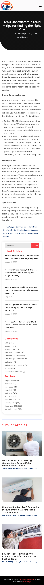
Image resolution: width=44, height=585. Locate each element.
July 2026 (8, 384)
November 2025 (11, 409)
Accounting (9, 346)
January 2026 (10, 403)
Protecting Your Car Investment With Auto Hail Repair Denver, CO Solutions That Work (21, 325)
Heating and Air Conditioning (25, 468)
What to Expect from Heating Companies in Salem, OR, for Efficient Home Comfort (17, 463)
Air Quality (9, 368)
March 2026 (9, 396)
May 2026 (8, 390)
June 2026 (9, 387)
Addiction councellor (13, 352)
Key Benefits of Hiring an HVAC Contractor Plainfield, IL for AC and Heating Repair (19, 556)
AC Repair (8, 343)
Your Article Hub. (27, 579)
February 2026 (10, 400)
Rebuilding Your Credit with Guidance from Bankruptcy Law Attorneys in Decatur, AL (21, 307)
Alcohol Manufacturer (13, 371)
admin (11, 34)
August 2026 (10, 380)
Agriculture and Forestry (14, 365)
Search (35, 245)
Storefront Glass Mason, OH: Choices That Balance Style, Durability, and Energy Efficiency (21, 273)
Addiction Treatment (13, 355)
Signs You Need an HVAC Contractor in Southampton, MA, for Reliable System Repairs (20, 510)
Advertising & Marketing (14, 359)
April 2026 (8, 393)
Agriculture (9, 362)
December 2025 (11, 406)
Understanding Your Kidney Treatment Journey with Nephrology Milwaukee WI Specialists (21, 290)
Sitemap (27, 581)
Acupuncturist (10, 349)
